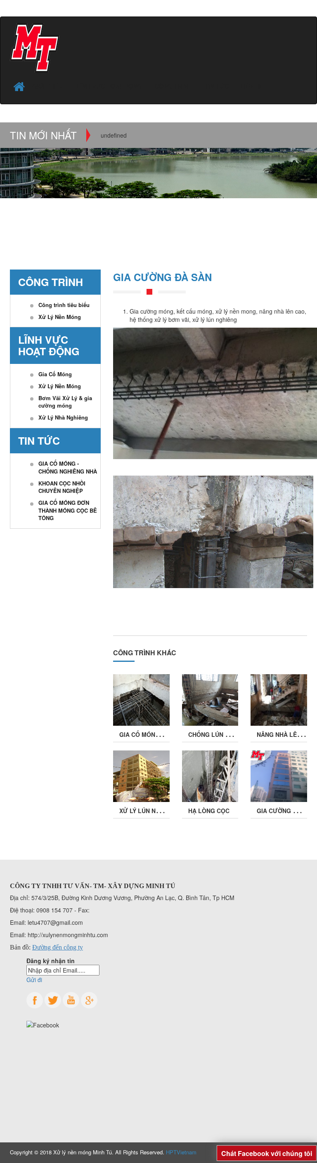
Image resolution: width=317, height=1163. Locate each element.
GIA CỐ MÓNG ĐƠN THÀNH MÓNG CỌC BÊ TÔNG (67, 510)
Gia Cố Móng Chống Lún (157, 734)
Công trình (77, 224)
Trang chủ (27, 224)
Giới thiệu (48, 86)
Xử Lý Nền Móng (59, 317)
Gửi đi (34, 979)
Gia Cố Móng (55, 374)
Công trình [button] (174, 86)
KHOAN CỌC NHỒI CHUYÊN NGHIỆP (61, 487)
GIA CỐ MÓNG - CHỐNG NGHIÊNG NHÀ (67, 467)
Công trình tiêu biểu (64, 305)
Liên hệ (251, 86)
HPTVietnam (181, 1152)
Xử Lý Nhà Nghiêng (63, 417)
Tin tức (217, 86)
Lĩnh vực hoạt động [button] (110, 86)
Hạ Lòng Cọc (208, 811)
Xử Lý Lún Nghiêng (148, 811)
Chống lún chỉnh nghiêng (230, 734)
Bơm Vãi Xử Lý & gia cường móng (65, 402)
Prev (15, 148)
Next (301, 148)
